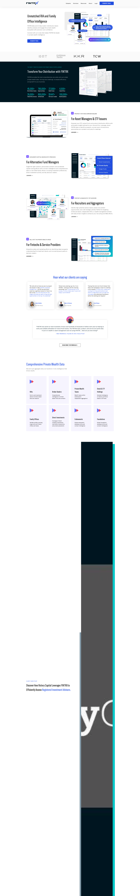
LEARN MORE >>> (74, 132)
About (90, 3)
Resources (83, 3)
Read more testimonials (69, 345)
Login (96, 3)
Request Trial (34, 41)
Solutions (75, 3)
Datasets (68, 3)
